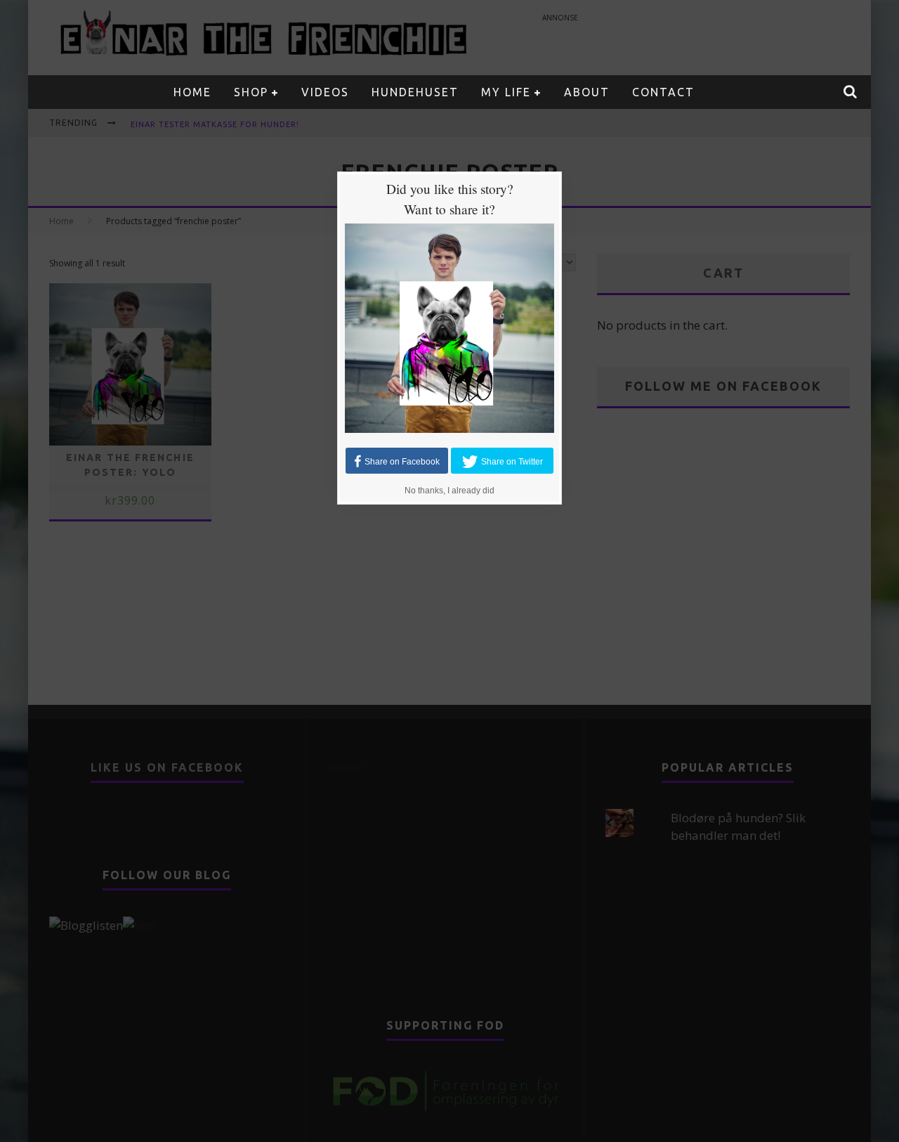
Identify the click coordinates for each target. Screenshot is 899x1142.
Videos (325, 92)
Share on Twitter (512, 461)
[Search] (851, 92)
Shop (251, 92)
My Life (506, 92)
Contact (663, 92)
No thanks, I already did (449, 490)
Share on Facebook (402, 461)
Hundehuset (415, 92)
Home (192, 92)
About (587, 92)
